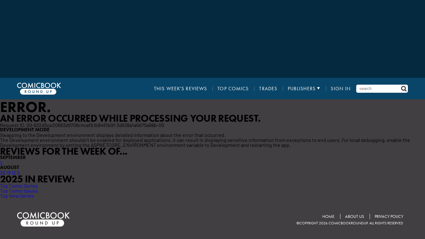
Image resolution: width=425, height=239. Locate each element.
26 (2, 172)
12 (14, 172)
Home (328, 216)
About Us (354, 216)
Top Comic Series (19, 185)
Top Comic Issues (19, 190)
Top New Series (17, 195)
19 (8, 172)
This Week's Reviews (180, 88)
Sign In (341, 88)
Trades (268, 88)
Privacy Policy (389, 216)
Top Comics (233, 88)
